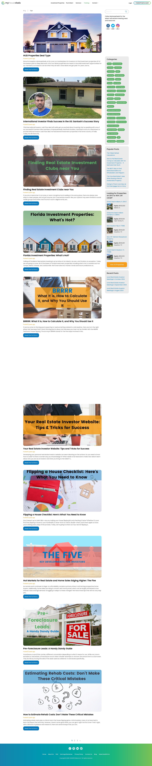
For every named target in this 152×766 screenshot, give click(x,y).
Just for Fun (110, 94)
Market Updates (120, 94)
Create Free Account (142, 3)
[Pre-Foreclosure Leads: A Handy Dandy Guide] (62, 625)
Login (130, 3)
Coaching (110, 67)
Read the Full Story (31, 69)
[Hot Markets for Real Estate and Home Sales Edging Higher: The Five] (62, 557)
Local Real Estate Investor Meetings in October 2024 (116, 278)
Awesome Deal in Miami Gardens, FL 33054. (115, 214)
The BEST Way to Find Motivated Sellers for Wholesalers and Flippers (115, 171)
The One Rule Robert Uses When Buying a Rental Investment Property (116, 178)
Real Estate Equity (121, 122)
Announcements (117, 63)
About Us (51, 754)
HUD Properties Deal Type (36, 55)
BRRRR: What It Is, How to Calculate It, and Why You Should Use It (58, 321)
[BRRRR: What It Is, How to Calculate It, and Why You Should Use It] (62, 298)
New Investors (111, 118)
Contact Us (88, 754)
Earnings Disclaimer (66, 754)
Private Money (111, 122)
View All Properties (117, 265)
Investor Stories (121, 91)
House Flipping (120, 87)
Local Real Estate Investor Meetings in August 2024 (116, 289)
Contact (94, 3)
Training (86, 3)
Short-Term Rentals (112, 133)
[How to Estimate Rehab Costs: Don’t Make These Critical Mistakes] (62, 691)
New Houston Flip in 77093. (116, 226)
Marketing (110, 98)
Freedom (118, 79)
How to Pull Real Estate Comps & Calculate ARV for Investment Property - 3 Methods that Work (116, 162)
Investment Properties (57, 3)
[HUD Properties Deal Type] (62, 33)
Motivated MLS (111, 102)
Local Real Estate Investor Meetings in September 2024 (117, 284)
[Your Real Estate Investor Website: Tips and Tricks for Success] (62, 425)
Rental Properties (112, 129)
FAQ (57, 754)
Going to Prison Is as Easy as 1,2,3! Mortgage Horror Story (116, 185)
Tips (119, 137)
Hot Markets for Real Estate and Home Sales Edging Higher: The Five (59, 580)
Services (78, 3)
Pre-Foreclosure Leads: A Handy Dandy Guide (47, 648)
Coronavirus (111, 71)
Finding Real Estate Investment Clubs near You (48, 189)
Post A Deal (69, 3)
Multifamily (110, 106)
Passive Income (121, 118)
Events (117, 71)
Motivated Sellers (121, 102)
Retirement (121, 129)
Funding (110, 83)
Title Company (111, 141)
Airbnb (109, 63)
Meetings (117, 98)
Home (44, 754)
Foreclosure (111, 79)
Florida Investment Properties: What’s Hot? (46, 255)
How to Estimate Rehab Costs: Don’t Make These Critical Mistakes (58, 714)
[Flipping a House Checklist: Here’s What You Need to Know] (62, 491)
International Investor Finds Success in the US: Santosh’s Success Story (61, 121)
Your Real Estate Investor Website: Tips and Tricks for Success (56, 448)
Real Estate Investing (113, 125)
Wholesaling (120, 141)
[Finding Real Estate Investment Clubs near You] (62, 166)
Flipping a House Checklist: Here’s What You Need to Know (54, 514)
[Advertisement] (62, 370)
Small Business (111, 137)
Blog (24, 11)
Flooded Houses (119, 75)
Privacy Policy (79, 754)
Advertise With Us (104, 754)
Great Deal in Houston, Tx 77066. (115, 251)
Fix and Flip (110, 75)
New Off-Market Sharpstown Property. (117, 238)
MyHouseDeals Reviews (114, 114)
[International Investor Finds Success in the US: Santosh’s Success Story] (62, 98)
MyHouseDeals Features (114, 110)
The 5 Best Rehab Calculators (113, 154)
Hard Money (117, 83)
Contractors (118, 67)
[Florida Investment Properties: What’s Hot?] (62, 232)
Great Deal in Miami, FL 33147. (117, 202)
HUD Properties (111, 91)
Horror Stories (111, 87)
